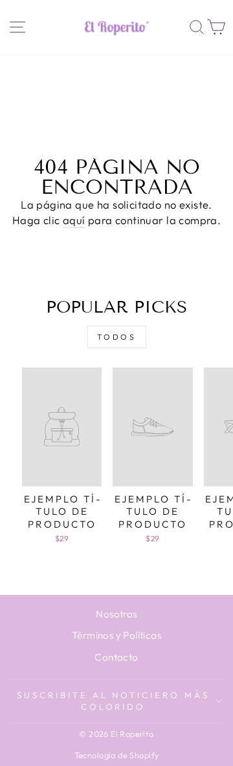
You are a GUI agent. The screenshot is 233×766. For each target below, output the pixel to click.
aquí (74, 220)
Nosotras (116, 614)
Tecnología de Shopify (116, 755)
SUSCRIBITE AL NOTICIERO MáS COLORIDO (113, 701)
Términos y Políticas (116, 635)
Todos (117, 337)
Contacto (116, 657)
